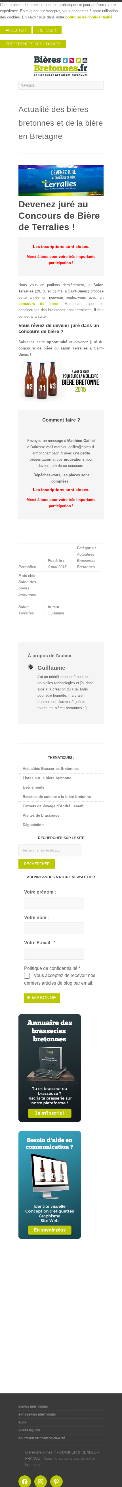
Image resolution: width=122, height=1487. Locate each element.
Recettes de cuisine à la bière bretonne (57, 797)
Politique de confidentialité (41, 1438)
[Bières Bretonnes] (61, 66)
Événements (33, 787)
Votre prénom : (40, 892)
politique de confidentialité (88, 17)
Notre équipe (29, 1430)
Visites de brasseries (41, 815)
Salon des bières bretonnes (27, 588)
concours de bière (38, 304)
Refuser (47, 30)
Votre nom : (36, 917)
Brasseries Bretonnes (37, 1414)
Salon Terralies (26, 610)
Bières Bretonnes (33, 1406)
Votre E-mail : (39, 942)
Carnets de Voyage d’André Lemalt (53, 806)
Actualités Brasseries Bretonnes (86, 560)
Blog (22, 1422)
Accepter (16, 30)
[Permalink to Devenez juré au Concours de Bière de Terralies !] (61, 180)
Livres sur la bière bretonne (47, 778)
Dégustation (33, 825)
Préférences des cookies (33, 44)
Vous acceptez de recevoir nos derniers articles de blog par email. (59, 979)
